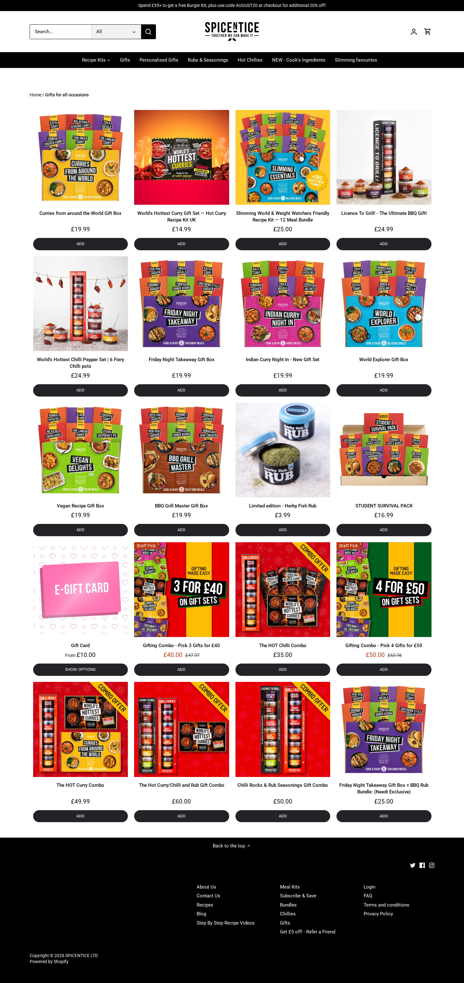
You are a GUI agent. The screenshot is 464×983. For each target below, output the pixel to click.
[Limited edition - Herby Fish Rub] (282, 450)
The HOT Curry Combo (80, 785)
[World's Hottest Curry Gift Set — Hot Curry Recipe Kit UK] (181, 157)
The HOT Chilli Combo (282, 645)
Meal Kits (290, 887)
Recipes (205, 905)
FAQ (368, 896)
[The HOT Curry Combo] (80, 729)
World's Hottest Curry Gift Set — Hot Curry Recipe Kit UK (181, 216)
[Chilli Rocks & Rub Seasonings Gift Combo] (282, 729)
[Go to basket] (427, 31)
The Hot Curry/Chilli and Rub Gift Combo (181, 785)
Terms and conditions (386, 905)
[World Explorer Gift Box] (383, 303)
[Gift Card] (80, 589)
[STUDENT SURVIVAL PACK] (383, 450)
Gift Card (80, 645)
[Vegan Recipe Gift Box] (80, 450)
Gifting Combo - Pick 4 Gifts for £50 (383, 645)
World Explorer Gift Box (383, 359)
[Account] (414, 31)
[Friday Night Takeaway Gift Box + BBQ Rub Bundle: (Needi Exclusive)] (383, 729)
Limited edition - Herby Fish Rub (282, 506)
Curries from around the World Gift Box (80, 213)
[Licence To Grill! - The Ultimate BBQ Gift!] (383, 157)
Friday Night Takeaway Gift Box (182, 359)
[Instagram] (431, 865)
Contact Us (208, 896)
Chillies (288, 914)
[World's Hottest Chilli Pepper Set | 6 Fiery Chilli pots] (80, 303)
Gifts (285, 923)
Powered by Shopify (49, 961)
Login (369, 887)
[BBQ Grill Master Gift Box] (181, 450)
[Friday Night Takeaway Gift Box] (181, 303)
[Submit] (148, 32)
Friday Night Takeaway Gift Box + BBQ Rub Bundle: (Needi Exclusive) (383, 788)
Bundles (288, 905)
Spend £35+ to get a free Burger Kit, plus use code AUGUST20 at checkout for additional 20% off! (232, 5)
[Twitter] (412, 865)
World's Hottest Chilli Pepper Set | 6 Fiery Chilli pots (80, 363)
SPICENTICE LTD (81, 955)
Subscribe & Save (298, 896)
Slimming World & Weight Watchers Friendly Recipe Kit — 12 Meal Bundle (282, 216)
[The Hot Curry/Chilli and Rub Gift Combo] (181, 729)
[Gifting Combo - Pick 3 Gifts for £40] (181, 589)
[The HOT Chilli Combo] (282, 589)
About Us (206, 887)
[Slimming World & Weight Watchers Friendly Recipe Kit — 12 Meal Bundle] (282, 157)
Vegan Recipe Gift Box (80, 506)
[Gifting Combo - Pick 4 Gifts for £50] (383, 589)
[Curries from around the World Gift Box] (80, 157)
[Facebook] (422, 865)
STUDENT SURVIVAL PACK (384, 506)
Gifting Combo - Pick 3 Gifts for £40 (181, 645)
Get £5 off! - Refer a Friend (307, 932)
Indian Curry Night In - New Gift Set (282, 359)
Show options (80, 669)
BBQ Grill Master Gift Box (181, 506)
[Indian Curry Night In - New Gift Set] (282, 303)
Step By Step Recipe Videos (226, 923)
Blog (201, 914)
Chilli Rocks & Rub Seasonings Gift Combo (282, 785)
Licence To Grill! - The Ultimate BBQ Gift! (384, 213)
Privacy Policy (378, 914)
